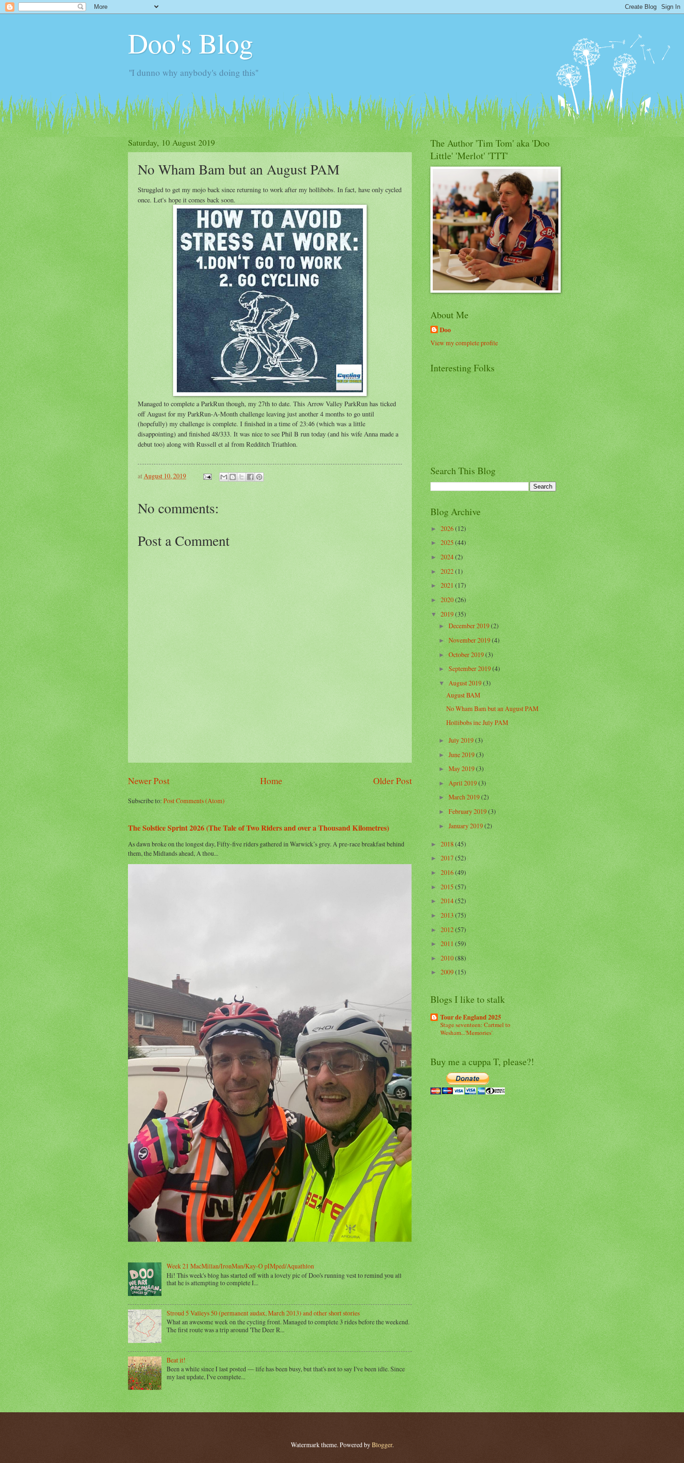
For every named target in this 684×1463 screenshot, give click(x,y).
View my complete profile (464, 342)
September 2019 (470, 668)
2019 (448, 614)
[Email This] (223, 477)
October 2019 (467, 654)
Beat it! (176, 1360)
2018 (448, 843)
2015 (448, 886)
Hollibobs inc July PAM (477, 722)
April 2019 (463, 782)
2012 (448, 929)
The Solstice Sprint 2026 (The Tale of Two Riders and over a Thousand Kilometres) (258, 827)
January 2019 (466, 825)
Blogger (382, 1444)
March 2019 (465, 796)
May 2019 (462, 768)
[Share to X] (241, 477)
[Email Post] (207, 475)
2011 (448, 943)
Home (271, 780)
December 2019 (470, 625)
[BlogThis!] (232, 477)
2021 (448, 585)
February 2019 (468, 811)
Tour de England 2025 (470, 1017)
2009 (448, 971)
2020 (448, 599)
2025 (448, 542)
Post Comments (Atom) (194, 800)
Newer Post (148, 780)
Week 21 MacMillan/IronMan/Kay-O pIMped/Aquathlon (240, 1266)
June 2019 (462, 754)
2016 (448, 872)
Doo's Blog (190, 42)
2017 (448, 857)
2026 (448, 528)
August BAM (463, 695)
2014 (448, 900)
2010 (448, 957)
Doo (445, 330)
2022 (448, 571)
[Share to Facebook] (250, 477)
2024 (448, 556)
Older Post (392, 780)
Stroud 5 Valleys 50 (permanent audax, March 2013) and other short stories (263, 1313)
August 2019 (466, 682)
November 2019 (470, 640)
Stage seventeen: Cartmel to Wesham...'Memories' (475, 1028)
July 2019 (462, 740)
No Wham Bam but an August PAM (492, 708)
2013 (448, 915)
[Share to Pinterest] (259, 477)
